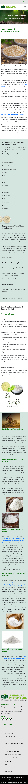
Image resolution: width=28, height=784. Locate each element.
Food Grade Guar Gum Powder (13, 754)
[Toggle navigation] (25, 7)
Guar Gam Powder (10, 736)
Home (6, 730)
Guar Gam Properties (10, 747)
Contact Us (8, 768)
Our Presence (8, 771)
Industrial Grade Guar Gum (12, 751)
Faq (6, 764)
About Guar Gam (9, 733)
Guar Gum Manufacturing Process (14, 743)
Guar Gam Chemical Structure (13, 740)
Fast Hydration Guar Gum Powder (14, 758)
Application (8, 761)
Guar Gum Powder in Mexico (16, 18)
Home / (6, 18)
